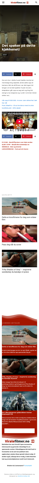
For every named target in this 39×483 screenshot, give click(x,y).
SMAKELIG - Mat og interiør (11, 147)
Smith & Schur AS (24, 476)
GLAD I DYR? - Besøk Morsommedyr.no (15, 144)
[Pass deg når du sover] (19, 233)
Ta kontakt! (28, 465)
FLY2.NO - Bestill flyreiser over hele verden (17, 142)
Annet (5, 54)
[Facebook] (19, 480)
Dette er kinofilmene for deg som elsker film (19, 347)
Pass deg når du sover (11, 244)
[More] (35, 74)
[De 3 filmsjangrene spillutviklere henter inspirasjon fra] (19, 401)
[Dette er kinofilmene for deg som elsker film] (19, 206)
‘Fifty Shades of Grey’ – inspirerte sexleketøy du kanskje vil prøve (16, 270)
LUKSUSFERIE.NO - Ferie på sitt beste (15, 149)
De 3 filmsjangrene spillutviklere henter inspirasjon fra (17, 413)
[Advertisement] (17, 69)
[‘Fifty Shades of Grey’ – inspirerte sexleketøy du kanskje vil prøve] (19, 258)
